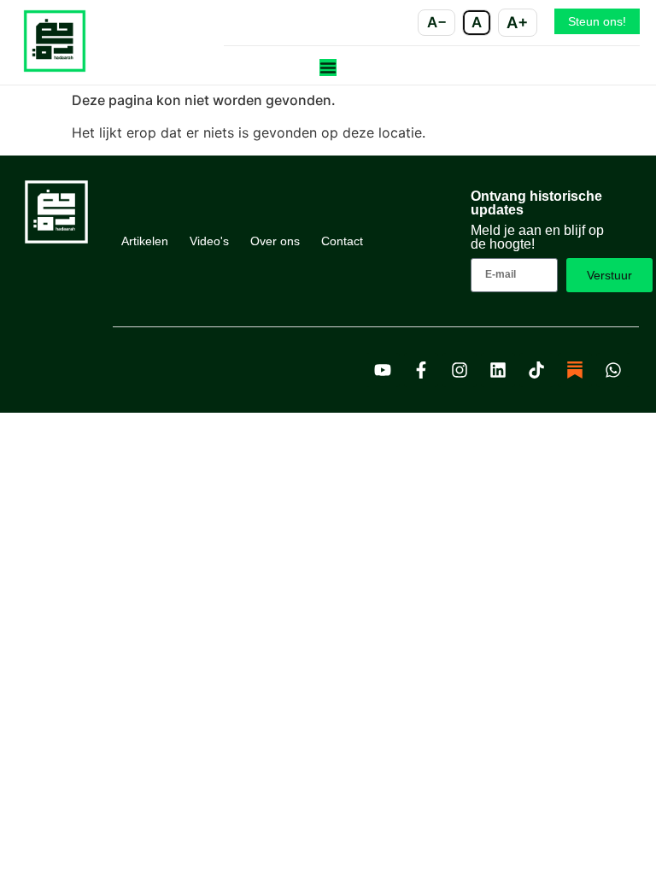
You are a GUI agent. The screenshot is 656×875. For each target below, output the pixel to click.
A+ (517, 22)
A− (437, 22)
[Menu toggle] (328, 67)
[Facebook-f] (421, 370)
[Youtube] (383, 370)
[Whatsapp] (613, 370)
